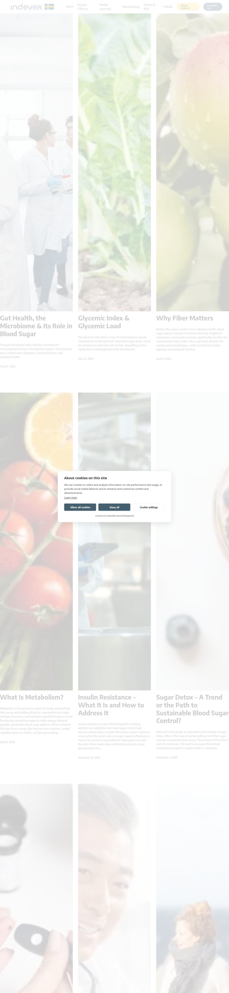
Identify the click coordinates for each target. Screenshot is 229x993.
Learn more (70, 497)
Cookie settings (149, 507)
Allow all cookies (80, 507)
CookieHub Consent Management (120, 516)
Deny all (114, 507)
